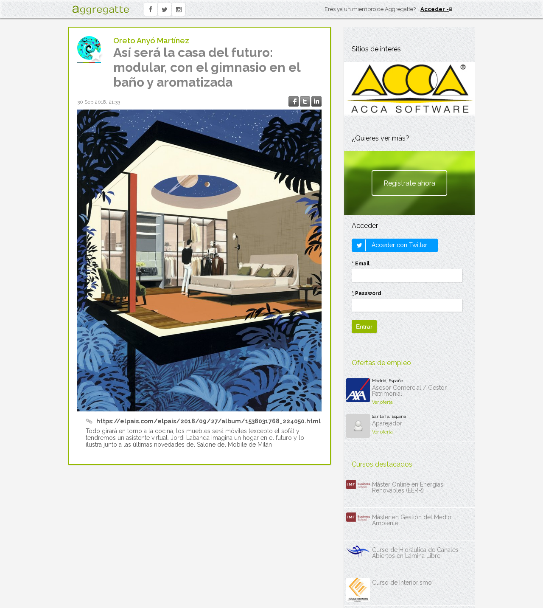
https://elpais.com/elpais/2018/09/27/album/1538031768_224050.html (208, 421)
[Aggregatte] (100, 10)
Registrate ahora (409, 183)
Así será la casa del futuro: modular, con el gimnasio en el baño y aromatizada (206, 67)
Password (366, 293)
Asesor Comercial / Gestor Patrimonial (409, 390)
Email (360, 264)
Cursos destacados (382, 464)
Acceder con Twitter (398, 245)
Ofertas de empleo (381, 363)
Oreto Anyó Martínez (151, 40)
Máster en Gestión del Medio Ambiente (411, 520)
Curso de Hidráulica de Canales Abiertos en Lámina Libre (415, 552)
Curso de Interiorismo (402, 582)
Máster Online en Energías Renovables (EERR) (407, 487)
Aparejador (387, 423)
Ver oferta (382, 402)
